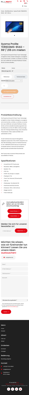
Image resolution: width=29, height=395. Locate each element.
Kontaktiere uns (7, 96)
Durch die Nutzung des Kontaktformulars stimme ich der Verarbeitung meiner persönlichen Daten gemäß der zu (13, 305)
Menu (25, 6)
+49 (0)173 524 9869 (8, 366)
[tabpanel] (14, 26)
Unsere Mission (14, 211)
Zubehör (3, 80)
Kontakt (3, 331)
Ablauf (2, 341)
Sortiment (3, 348)
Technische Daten (21, 76)
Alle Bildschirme (9, 11)
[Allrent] (6, 2)
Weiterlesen (6, 76)
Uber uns (3, 338)
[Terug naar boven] (26, 392)
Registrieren (20, 230)
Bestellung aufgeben (6, 358)
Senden (5, 311)
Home (2, 11)
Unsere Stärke (13, 216)
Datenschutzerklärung (12, 306)
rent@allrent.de (9, 257)
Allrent (17, 382)
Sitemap (21, 384)
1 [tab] (14, 35)
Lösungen (3, 351)
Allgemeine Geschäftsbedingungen (12, 384)
